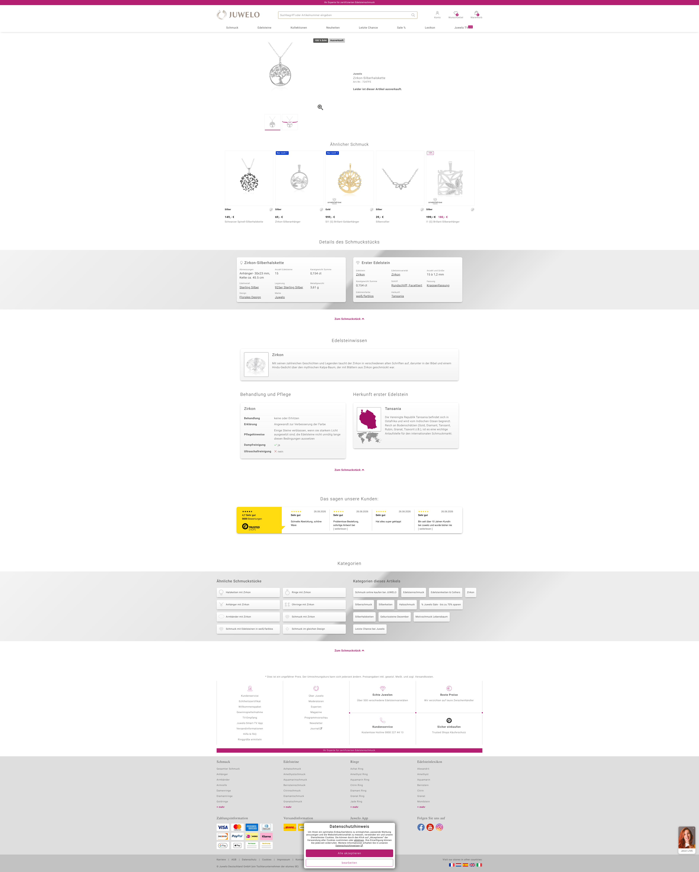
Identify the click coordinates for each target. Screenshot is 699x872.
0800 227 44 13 (394, 732)
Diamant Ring (358, 790)
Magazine (316, 712)
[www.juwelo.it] (479, 865)
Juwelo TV (463, 28)
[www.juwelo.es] (465, 865)
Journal (314, 728)
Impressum (283, 859)
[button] (437, 15)
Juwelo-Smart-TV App (250, 723)
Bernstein (423, 785)
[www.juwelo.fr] (452, 865)
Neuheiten (333, 28)
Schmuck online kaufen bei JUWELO (375, 592)
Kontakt (300, 859)
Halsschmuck (407, 604)
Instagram (439, 827)
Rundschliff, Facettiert (406, 285)
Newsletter (316, 723)
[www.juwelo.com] (472, 865)
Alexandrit (423, 769)
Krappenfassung (438, 285)
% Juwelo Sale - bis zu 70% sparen (441, 604)
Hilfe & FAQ (250, 734)
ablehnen (359, 840)
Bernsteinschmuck (295, 785)
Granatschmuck (293, 801)
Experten (316, 707)
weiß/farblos (365, 296)
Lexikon (430, 28)
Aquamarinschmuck (295, 780)
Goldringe (222, 801)
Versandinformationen (250, 728)
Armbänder (223, 780)
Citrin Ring (356, 785)
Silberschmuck (363, 604)
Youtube (430, 827)
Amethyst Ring (359, 774)
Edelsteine (264, 28)
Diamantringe (225, 796)
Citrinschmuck (292, 790)
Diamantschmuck (294, 796)
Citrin (420, 790)
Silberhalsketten (364, 617)
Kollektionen (299, 28)
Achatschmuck (292, 769)
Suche (413, 15)
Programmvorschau (316, 718)
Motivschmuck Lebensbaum (432, 617)
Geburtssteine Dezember (394, 617)
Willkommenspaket (249, 707)
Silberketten (385, 604)
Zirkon (360, 274)
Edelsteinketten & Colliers (445, 592)
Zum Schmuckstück (348, 319)
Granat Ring (357, 796)
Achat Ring (356, 769)
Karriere (221, 859)
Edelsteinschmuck (413, 592)
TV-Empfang (250, 718)
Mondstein (423, 801)
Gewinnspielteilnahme (250, 712)
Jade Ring (356, 801)
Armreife (222, 785)
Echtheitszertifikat (250, 701)
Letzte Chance (368, 28)
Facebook (421, 827)
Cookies (266, 859)
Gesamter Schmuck (228, 769)
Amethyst (423, 774)
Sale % (401, 28)
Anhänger (222, 774)
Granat (421, 796)
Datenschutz (249, 859)
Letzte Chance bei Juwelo (370, 629)
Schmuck (232, 28)
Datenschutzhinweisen (347, 845)
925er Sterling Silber (289, 287)
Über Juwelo (316, 696)
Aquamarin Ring (359, 780)
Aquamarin (423, 780)
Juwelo (280, 297)
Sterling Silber (249, 287)
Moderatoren (316, 701)
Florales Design (250, 297)
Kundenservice (249, 696)
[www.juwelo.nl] (458, 865)
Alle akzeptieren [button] (349, 853)
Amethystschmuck (295, 774)
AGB (233, 859)
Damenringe (224, 790)
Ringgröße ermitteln (250, 739)
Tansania (397, 296)
